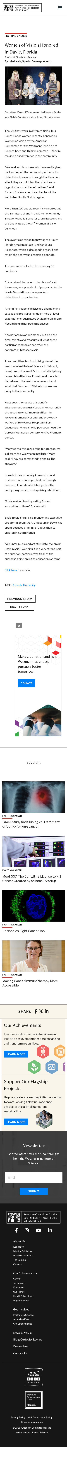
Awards (17, 585)
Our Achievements (22, 1025)
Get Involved (21, 1309)
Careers (17, 1264)
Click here (11, 570)
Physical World (21, 1300)
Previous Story (20, 598)
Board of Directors (23, 1255)
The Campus (19, 1260)
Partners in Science (23, 1315)
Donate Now (21, 1346)
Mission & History (22, 1251)
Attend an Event (21, 1319)
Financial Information (32, 1422)
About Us (19, 1241)
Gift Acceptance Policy (40, 1417)
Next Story (19, 606)
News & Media (22, 1332)
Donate (27, 683)
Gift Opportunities (22, 1323)
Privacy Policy (17, 1417)
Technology (19, 1283)
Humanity (29, 585)
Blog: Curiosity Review (27, 1339)
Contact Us (20, 1353)
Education (18, 1246)
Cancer (17, 1278)
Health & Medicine (23, 1296)
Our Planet (18, 1291)
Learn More (16, 1054)
